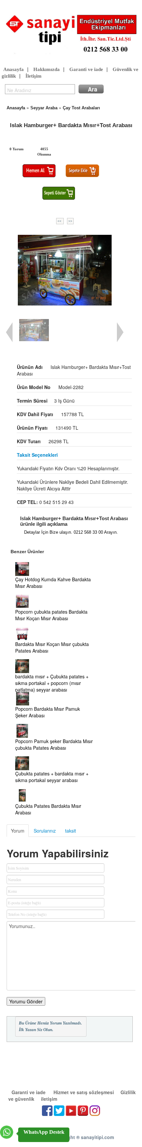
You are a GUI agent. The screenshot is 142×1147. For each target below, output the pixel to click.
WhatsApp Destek (43, 1132)
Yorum (17, 830)
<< (59, 221)
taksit (70, 830)
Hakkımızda (46, 69)
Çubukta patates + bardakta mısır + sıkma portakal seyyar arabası (52, 776)
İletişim (33, 76)
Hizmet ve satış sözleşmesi (83, 1092)
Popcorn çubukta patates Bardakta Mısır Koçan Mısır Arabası (51, 615)
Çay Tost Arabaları (81, 107)
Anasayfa (13, 69)
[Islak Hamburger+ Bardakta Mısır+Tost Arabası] (65, 270)
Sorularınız (45, 830)
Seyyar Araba (43, 107)
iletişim (49, 1098)
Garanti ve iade (86, 69)
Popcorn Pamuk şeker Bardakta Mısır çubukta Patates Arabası (54, 744)
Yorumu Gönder (26, 1001)
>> (70, 221)
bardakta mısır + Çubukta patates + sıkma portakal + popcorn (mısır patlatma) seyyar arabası (52, 683)
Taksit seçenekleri (37, 454)
